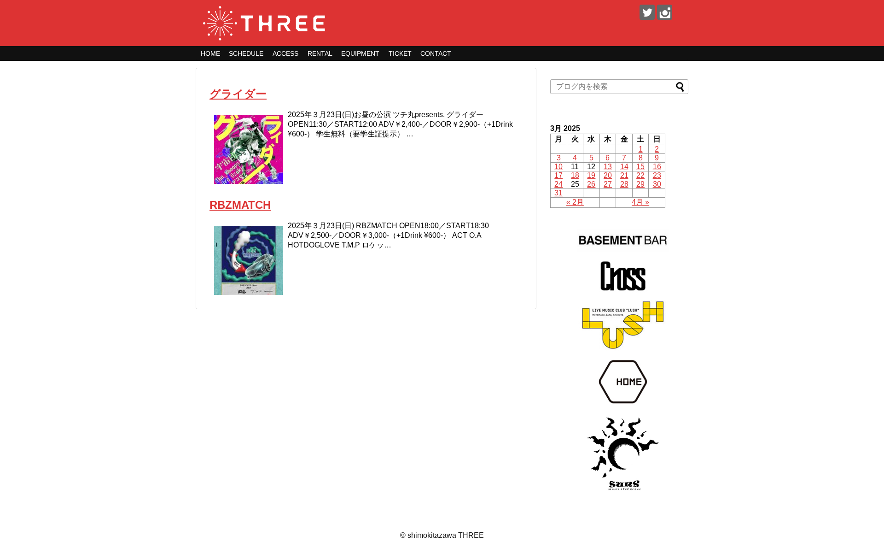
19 (591, 175)
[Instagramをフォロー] (664, 12)
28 (624, 184)
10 (558, 167)
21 (624, 175)
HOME (210, 53)
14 (624, 167)
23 (657, 175)
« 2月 (575, 202)
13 (608, 167)
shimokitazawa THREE (445, 535)
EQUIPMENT (360, 53)
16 (657, 167)
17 (558, 175)
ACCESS (285, 53)
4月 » (640, 202)
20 (608, 175)
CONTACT (435, 53)
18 (575, 175)
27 (608, 184)
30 (657, 184)
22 (640, 175)
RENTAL (320, 53)
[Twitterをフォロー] (647, 12)
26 (591, 184)
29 (640, 184)
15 (640, 167)
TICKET (400, 53)
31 (558, 193)
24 (558, 184)
